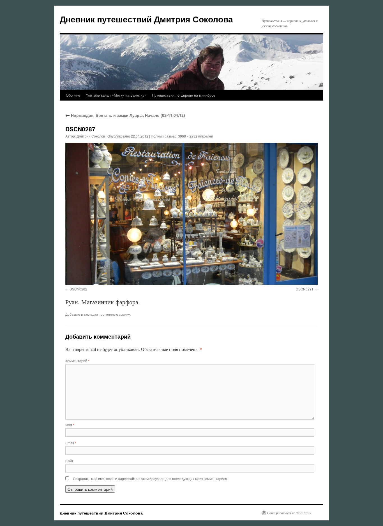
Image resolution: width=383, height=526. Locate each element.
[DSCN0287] (191, 214)
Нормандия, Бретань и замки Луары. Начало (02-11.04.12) (125, 115)
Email (70, 442)
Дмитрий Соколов (91, 136)
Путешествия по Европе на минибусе (183, 95)
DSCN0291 (304, 289)
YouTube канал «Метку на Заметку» (116, 95)
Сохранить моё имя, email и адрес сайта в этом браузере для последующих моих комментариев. (150, 478)
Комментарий (77, 360)
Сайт (69, 460)
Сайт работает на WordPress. (289, 513)
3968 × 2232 (187, 136)
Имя (69, 424)
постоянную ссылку (114, 314)
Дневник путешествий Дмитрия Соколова (146, 19)
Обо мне (73, 95)
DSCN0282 (78, 289)
